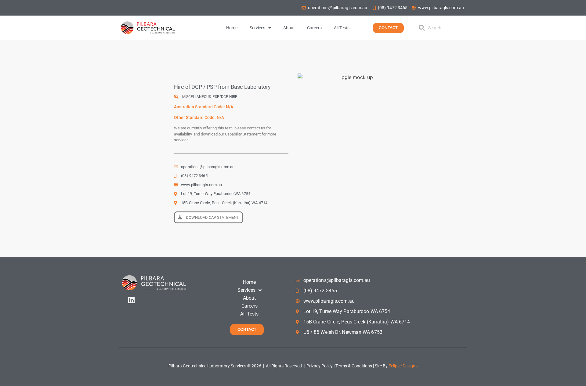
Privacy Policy (319, 365)
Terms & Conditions (354, 365)
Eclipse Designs (403, 365)
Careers (314, 27)
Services (257, 27)
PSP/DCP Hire (224, 97)
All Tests (341, 27)
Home (231, 27)
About (289, 27)
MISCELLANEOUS (196, 97)
